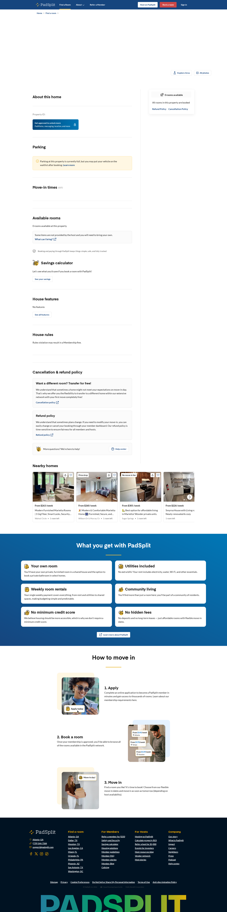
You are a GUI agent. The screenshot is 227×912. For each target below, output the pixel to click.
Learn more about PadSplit (115, 634)
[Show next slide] (189, 497)
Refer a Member (97, 4)
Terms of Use (144, 882)
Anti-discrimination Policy (165, 882)
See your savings (42, 279)
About (79, 4)
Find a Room (65, 4)
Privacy (64, 882)
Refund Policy (159, 109)
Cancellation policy (45, 402)
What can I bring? (44, 239)
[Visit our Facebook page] (31, 853)
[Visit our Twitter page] (36, 853)
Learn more (69, 165)
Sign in (184, 4)
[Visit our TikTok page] (46, 853)
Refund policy (43, 434)
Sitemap (54, 882)
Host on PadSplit (147, 4)
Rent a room (168, 4)
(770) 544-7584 (40, 843)
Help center (121, 449)
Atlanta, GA (38, 839)
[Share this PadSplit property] (65, 475)
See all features (42, 314)
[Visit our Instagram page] (41, 853)
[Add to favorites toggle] (71, 475)
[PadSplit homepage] (45, 5)
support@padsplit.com (43, 847)
